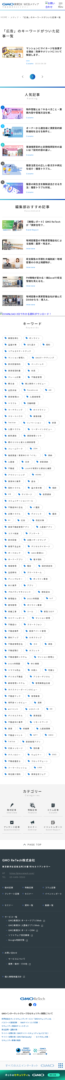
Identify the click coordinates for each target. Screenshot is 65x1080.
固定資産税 (47, 566)
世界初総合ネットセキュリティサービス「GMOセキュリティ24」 (27, 1018)
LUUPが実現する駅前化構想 (38, 468)
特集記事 (29, 887)
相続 (54, 488)
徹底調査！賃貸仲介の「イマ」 (22, 455)
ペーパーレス (37, 364)
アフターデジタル (41, 677)
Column (30, 63)
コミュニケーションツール (20, 501)
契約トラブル (14, 488)
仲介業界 (12, 585)
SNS (54, 754)
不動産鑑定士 (14, 761)
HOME (4, 17)
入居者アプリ (46, 527)
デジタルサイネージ (40, 546)
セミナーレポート (16, 618)
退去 (33, 481)
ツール (30, 611)
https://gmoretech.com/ (22, 873)
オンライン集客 (40, 579)
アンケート (34, 533)
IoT (51, 598)
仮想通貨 (47, 494)
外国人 (34, 670)
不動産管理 (36, 377)
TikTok (11, 741)
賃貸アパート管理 (37, 631)
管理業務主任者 (43, 683)
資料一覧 (29, 905)
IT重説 (36, 507)
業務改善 (37, 416)
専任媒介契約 (14, 774)
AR (50, 390)
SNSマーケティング (45, 358)
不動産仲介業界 (15, 722)
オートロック (14, 553)
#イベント (13, 709)
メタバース (34, 709)
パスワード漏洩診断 (9, 1022)
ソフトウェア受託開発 (18, 935)
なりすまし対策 (42, 1036)
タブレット (34, 650)
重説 (54, 514)
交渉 (27, 462)
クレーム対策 (14, 377)
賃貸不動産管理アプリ (18, 527)
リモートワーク (40, 722)
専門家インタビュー (17, 703)
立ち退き (31, 345)
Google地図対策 (16, 940)
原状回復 (12, 540)
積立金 (11, 384)
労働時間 (31, 403)
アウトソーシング (16, 475)
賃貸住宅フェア (38, 774)
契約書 (36, 748)
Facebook (32, 390)
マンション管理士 (46, 657)
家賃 (54, 423)
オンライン (34, 338)
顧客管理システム (16, 683)
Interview (30, 248)
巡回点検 (12, 390)
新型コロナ (49, 611)
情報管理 (12, 566)
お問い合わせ (11, 953)
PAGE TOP (35, 844)
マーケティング (15, 410)
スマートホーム (34, 572)
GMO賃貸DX (37, 553)
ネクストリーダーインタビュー (22, 690)
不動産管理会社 (15, 644)
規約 (48, 345)
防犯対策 (40, 520)
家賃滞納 (44, 462)
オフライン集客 (34, 605)
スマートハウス (15, 416)
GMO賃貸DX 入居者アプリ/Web (24, 925)
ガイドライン (39, 410)
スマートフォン (34, 624)
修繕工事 (12, 611)
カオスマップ (35, 637)
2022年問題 (33, 598)
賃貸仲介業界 (14, 481)
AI (9, 520)
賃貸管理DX (13, 397)
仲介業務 (35, 664)
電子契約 (37, 559)
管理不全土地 (14, 546)
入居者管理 (35, 397)
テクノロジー (14, 755)
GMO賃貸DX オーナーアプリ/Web (25, 920)
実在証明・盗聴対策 (9, 1029)
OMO (51, 735)
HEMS (38, 474)
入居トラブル (14, 429)
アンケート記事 (12, 894)
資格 (50, 644)
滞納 (50, 455)
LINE (39, 767)
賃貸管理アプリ (33, 742)
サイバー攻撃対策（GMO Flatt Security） (17, 1036)
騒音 (29, 566)
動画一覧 (49, 905)
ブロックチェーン (39, 761)
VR (9, 494)
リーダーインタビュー (41, 429)
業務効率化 (13, 338)
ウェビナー (36, 755)
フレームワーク (15, 449)
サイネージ (27, 494)
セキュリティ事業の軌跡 (11, 1040)
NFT (35, 735)
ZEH (35, 448)
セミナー (29, 894)
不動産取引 (13, 650)
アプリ (30, 585)
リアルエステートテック (19, 351)
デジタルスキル (15, 716)
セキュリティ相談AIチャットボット (15, 1026)
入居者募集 (45, 729)
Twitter (12, 422)
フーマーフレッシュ (17, 768)
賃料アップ (13, 637)
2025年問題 (14, 664)
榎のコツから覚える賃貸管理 (21, 442)
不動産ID (12, 624)
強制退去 (46, 592)
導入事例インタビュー (35, 384)
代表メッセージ (15, 748)
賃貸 (10, 729)
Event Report (32, 230)
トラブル (12, 403)
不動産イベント (15, 735)
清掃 (40, 703)
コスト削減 (13, 533)
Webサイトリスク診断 (29, 1022)
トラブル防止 (14, 670)
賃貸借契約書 (14, 371)
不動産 (11, 468)
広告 (23, 520)
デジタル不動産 (15, 677)
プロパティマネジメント (19, 592)
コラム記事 (50, 887)
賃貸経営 (37, 716)
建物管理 (12, 605)
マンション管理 (43, 618)
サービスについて (16, 959)
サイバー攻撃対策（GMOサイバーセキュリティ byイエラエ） (25, 1033)
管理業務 (35, 696)
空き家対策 (36, 488)
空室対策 (12, 345)
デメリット (36, 514)
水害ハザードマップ (36, 540)
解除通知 (12, 436)
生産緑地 (12, 572)
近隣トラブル (14, 514)
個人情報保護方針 (13, 976)
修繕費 (26, 729)
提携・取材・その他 (17, 964)
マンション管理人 (16, 358)
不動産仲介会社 (15, 507)
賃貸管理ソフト (34, 436)
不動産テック (14, 696)
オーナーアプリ (15, 559)
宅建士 (51, 670)
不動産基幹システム (17, 657)
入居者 (11, 462)
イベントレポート (53, 894)
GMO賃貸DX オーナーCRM (21, 930)
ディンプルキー (15, 579)
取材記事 (9, 887)
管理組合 (12, 598)
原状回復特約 (14, 364)
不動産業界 (13, 631)
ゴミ (35, 644)
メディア (14, 17)
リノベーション (34, 423)
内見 (33, 371)
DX (51, 709)
